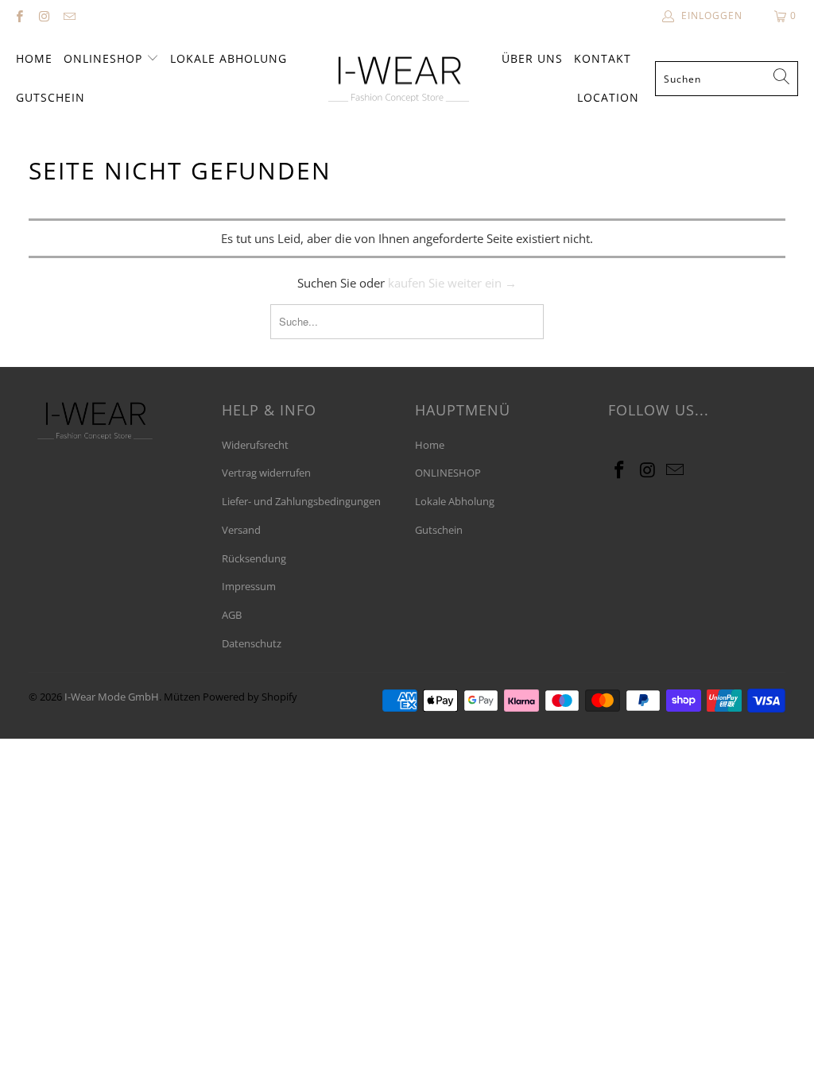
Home (34, 58)
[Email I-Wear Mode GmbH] (69, 15)
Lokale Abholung (228, 58)
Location (608, 97)
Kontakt (602, 58)
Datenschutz (251, 643)
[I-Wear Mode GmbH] (398, 79)
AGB (232, 615)
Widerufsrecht (255, 445)
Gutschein (50, 97)
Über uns (532, 58)
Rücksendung (254, 558)
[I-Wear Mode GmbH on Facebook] (18, 15)
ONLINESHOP (105, 58)
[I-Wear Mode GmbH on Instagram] (43, 15)
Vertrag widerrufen (266, 472)
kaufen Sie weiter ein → (452, 283)
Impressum (249, 586)
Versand (241, 530)
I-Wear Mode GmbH (111, 696)
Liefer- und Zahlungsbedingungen (301, 501)
